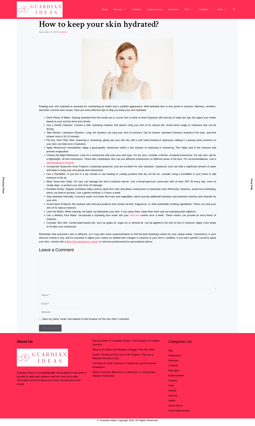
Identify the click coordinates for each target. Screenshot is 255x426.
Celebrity (136, 9)
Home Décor (175, 405)
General (172, 395)
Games (172, 390)
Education (173, 9)
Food (171, 385)
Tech (186, 9)
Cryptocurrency (155, 9)
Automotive (174, 355)
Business (118, 9)
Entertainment (176, 375)
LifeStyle (203, 9)
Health (171, 400)
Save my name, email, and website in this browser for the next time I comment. (86, 319)
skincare (134, 215)
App (170, 350)
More (220, 9)
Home (105, 9)
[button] (234, 9)
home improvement (178, 410)
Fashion (172, 380)
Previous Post (3, 185)
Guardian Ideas (25, 372)
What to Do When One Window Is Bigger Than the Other (124, 349)
